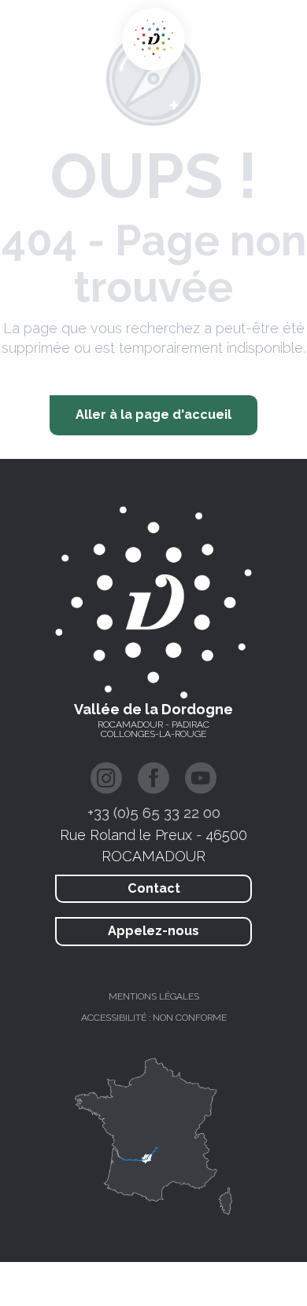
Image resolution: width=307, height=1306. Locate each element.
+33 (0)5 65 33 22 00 (153, 812)
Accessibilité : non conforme (154, 1017)
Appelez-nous (153, 930)
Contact (154, 888)
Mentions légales (154, 996)
